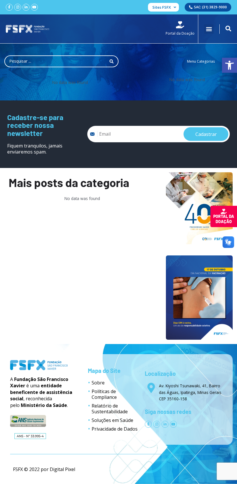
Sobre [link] (98, 383)
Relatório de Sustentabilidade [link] (110, 408)
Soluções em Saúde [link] (112, 420)
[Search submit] (111, 61)
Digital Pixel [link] (62, 469)
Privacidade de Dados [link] (115, 429)
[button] (209, 29)
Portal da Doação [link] (223, 219)
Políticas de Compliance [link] (104, 394)
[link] (229, 65)
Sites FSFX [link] (161, 7)
